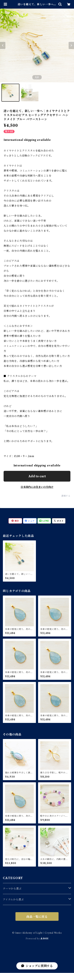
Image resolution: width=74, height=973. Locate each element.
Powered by (33, 938)
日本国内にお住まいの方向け (37, 487)
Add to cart (37, 476)
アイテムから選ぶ (13, 899)
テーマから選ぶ (12, 888)
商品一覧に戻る (37, 916)
